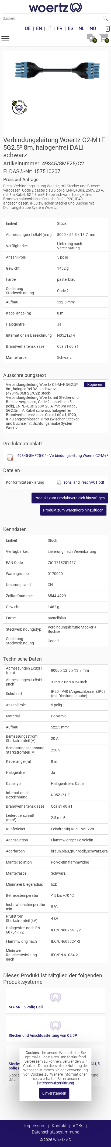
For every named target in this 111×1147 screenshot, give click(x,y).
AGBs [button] (78, 1125)
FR (60, 28)
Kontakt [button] (59, 1125)
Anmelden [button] (107, 29)
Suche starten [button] (105, 18)
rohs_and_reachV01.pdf (84, 482)
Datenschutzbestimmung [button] (55, 1132)
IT (49, 28)
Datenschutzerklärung (55, 1083)
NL (81, 28)
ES (70, 28)
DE (28, 28)
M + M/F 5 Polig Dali (26, 1007)
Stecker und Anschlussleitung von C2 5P (43, 1035)
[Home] (55, 8)
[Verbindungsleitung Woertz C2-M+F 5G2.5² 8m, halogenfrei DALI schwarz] (55, 70)
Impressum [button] (35, 1125)
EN (39, 28)
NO (93, 28)
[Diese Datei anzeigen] (10, 457)
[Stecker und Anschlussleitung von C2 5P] (55, 1031)
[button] (5, 38)
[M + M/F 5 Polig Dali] (55, 1003)
